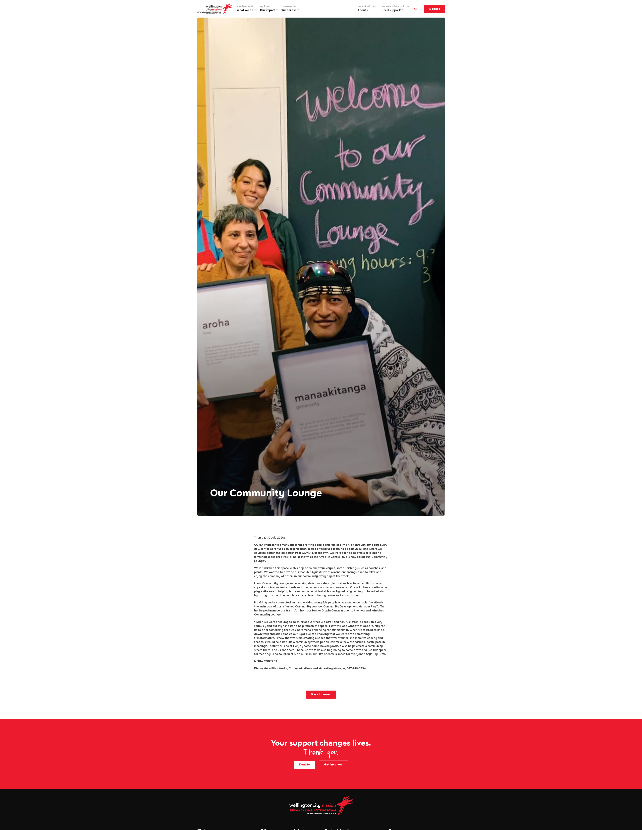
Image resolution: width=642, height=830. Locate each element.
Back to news (321, 694)
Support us (289, 9)
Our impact (268, 9)
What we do (245, 9)
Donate (434, 9)
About (366, 9)
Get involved (333, 764)
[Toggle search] (416, 8)
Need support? (395, 9)
